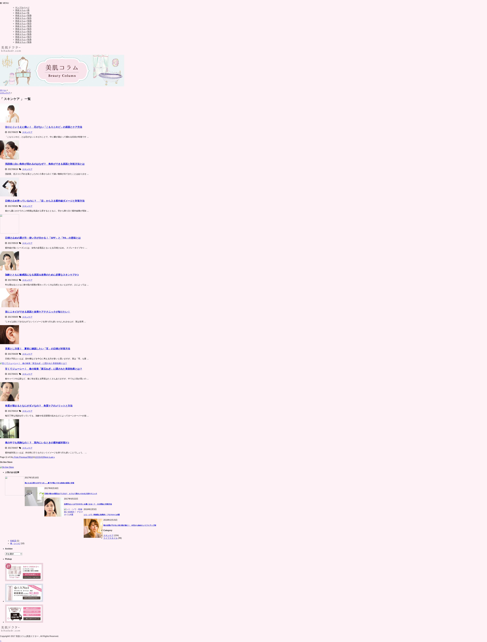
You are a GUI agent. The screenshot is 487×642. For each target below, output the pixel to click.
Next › (46, 457)
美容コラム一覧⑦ (23, 37)
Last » (52, 457)
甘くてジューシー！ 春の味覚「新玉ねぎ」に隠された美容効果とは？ (43, 368)
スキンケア (27, 132)
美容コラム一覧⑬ (23, 21)
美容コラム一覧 (22, 13)
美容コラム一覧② (23, 23)
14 (40, 457)
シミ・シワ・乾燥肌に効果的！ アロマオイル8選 (102, 515)
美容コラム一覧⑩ (23, 15)
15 (43, 457)
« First (15, 457)
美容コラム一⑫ (22, 10)
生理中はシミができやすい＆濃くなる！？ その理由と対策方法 (88, 504)
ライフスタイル (110, 538)
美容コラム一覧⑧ (23, 39)
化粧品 (13, 541)
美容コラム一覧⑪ (23, 18)
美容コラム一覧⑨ (23, 42)
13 (38, 457)
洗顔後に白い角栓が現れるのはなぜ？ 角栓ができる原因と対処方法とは (45, 164)
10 (32, 457)
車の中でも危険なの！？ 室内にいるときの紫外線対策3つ (37, 442)
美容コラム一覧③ (23, 26)
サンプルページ (22, 7)
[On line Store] (7, 467)
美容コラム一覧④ (23, 29)
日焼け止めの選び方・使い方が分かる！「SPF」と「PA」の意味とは (43, 237)
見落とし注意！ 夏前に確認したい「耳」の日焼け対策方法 (37, 348)
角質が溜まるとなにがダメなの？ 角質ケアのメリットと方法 (39, 405)
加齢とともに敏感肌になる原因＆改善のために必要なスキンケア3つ (42, 274)
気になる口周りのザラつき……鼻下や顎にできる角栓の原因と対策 (49, 483)
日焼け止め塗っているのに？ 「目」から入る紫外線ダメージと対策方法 (45, 200)
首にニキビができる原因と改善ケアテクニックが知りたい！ (37, 311)
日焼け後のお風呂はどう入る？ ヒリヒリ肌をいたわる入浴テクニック (70, 494)
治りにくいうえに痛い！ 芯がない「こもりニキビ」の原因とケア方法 (43, 127)
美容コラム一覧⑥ (23, 34)
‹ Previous (22, 457)
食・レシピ (15, 543)
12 (36, 457)
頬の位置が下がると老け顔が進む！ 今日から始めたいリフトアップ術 (129, 525)
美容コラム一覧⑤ (23, 31)
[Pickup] (24, 580)
